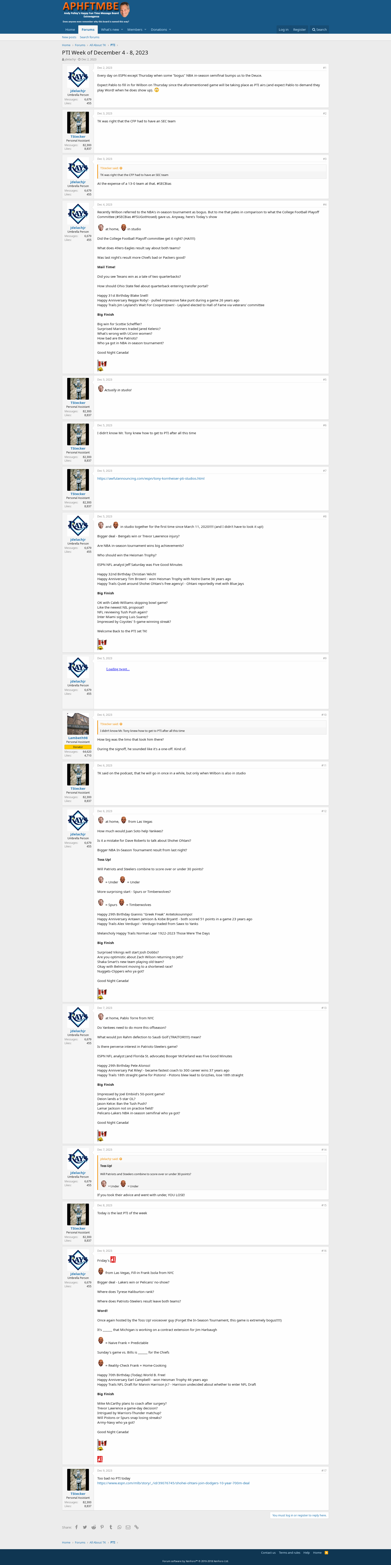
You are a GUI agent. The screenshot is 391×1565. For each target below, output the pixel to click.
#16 (324, 1251)
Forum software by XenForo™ (195, 1561)
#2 (325, 113)
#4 (325, 204)
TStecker (78, 136)
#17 (324, 1471)
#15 (324, 1205)
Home (70, 29)
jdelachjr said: (109, 1159)
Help (306, 1553)
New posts (69, 37)
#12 (324, 811)
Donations (159, 29)
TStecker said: (109, 168)
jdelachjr (70, 59)
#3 (325, 159)
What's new (110, 29)
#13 (324, 1008)
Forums (88, 29)
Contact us (268, 1553)
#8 (325, 516)
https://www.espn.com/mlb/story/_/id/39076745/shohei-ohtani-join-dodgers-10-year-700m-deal (173, 1483)
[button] (122, 29)
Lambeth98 (78, 737)
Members (134, 29)
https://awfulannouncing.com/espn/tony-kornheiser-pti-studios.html (151, 478)
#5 (325, 380)
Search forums (89, 37)
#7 (325, 471)
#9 (325, 658)
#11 (324, 765)
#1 (325, 68)
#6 (325, 425)
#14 (324, 1150)
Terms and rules (289, 1553)
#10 (324, 715)
